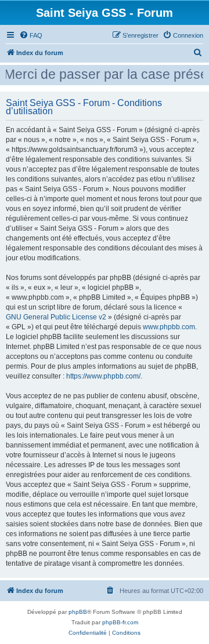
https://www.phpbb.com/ (103, 376)
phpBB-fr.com (120, 622)
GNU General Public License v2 (56, 317)
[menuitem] (30, 35)
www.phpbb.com (169, 327)
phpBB (78, 612)
